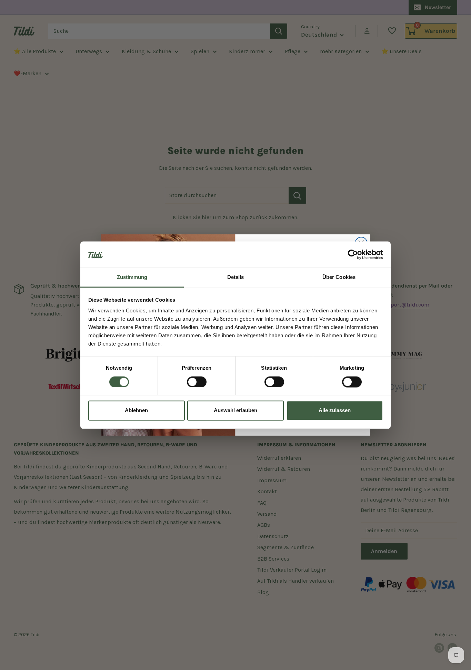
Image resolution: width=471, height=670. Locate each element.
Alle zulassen (335, 411)
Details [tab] (235, 277)
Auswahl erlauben (235, 411)
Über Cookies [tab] (338, 277)
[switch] (197, 381)
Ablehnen (136, 411)
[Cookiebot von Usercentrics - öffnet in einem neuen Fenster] (353, 254)
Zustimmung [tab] (132, 277)
